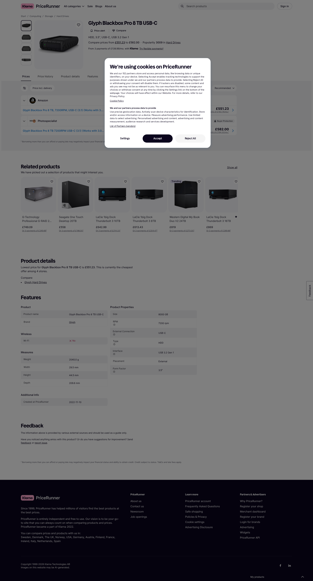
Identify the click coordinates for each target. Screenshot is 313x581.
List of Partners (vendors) (122, 126)
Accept (157, 138)
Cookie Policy (117, 101)
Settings (125, 138)
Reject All (190, 138)
